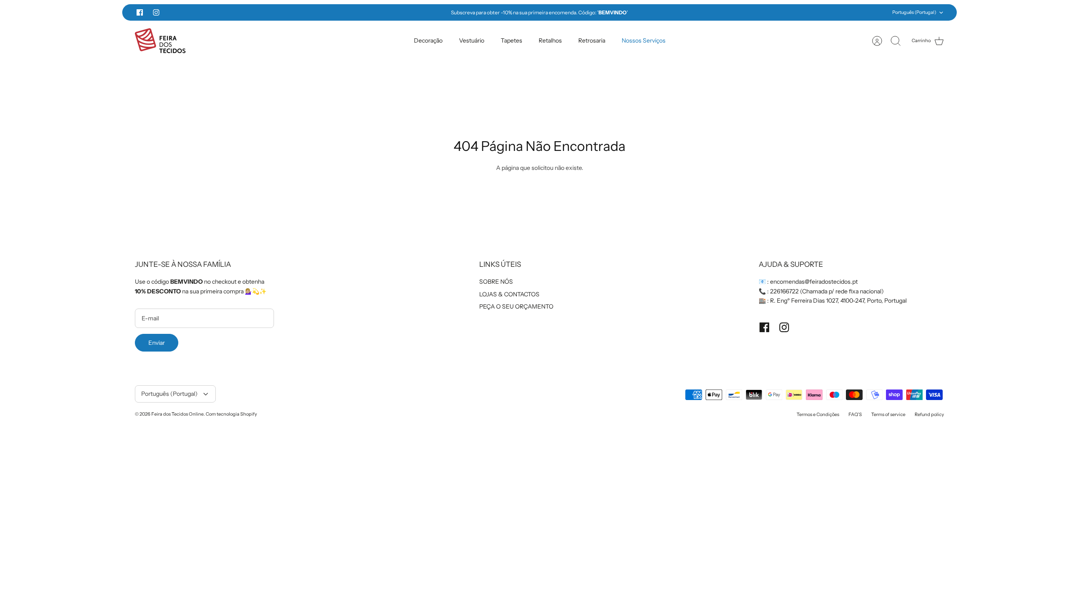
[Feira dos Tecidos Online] (160, 40)
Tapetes (511, 40)
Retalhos (550, 40)
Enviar (156, 342)
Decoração (428, 40)
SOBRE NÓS (496, 281)
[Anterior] (384, 12)
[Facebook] (140, 12)
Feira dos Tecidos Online (177, 414)
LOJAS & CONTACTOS (509, 294)
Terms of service (888, 414)
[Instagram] (156, 12)
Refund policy (929, 414)
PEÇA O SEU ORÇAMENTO (516, 306)
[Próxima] (695, 12)
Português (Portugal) (914, 12)
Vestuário (471, 40)
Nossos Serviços (644, 40)
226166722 (784, 291)
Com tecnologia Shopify (231, 414)
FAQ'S (855, 414)
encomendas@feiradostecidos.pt (814, 281)
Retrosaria (591, 40)
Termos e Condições (818, 414)
